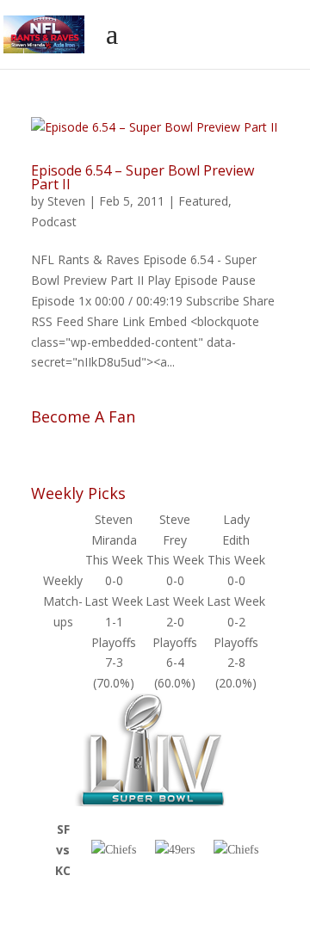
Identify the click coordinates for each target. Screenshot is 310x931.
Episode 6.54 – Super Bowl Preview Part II (142, 177)
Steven (66, 201)
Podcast (54, 221)
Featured (203, 201)
